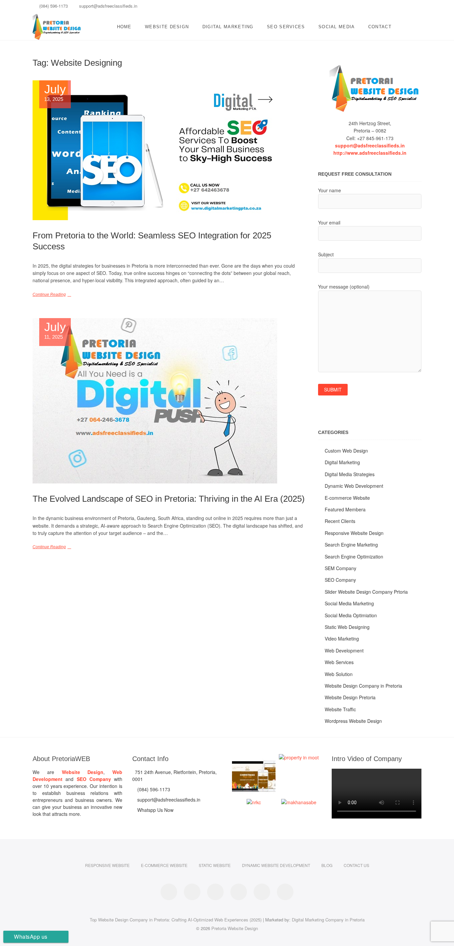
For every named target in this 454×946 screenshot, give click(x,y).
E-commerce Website (347, 497)
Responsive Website (107, 865)
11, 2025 (55, 330)
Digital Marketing (228, 26)
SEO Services (286, 26)
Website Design (167, 26)
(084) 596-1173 (53, 6)
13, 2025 (55, 93)
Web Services (339, 662)
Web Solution (339, 674)
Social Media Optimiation (351, 615)
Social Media (336, 26)
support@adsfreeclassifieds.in (107, 6)
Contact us (356, 865)
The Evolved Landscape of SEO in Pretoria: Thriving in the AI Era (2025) (169, 499)
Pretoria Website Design (234, 928)
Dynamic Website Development (276, 865)
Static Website (215, 865)
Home (124, 26)
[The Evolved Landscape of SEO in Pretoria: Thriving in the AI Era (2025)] (169, 400)
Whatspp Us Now (154, 810)
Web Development (344, 650)
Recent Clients (340, 521)
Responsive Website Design (354, 533)
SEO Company (340, 579)
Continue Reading (49, 294)
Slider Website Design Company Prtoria (366, 591)
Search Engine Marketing (351, 544)
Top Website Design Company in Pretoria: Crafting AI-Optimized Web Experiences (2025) (176, 919)
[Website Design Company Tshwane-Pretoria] (369, 88)
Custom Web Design (346, 450)
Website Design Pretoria (350, 697)
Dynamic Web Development (354, 485)
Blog (326, 865)
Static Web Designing (347, 627)
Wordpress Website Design (353, 721)
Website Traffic (340, 709)
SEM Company (340, 568)
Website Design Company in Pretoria (363, 685)
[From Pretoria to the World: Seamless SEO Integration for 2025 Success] (169, 150)
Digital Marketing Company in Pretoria (328, 919)
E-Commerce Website (164, 865)
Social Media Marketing (349, 603)
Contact (380, 26)
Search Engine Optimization (354, 556)
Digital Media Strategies (350, 474)
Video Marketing (342, 638)
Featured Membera (345, 509)
